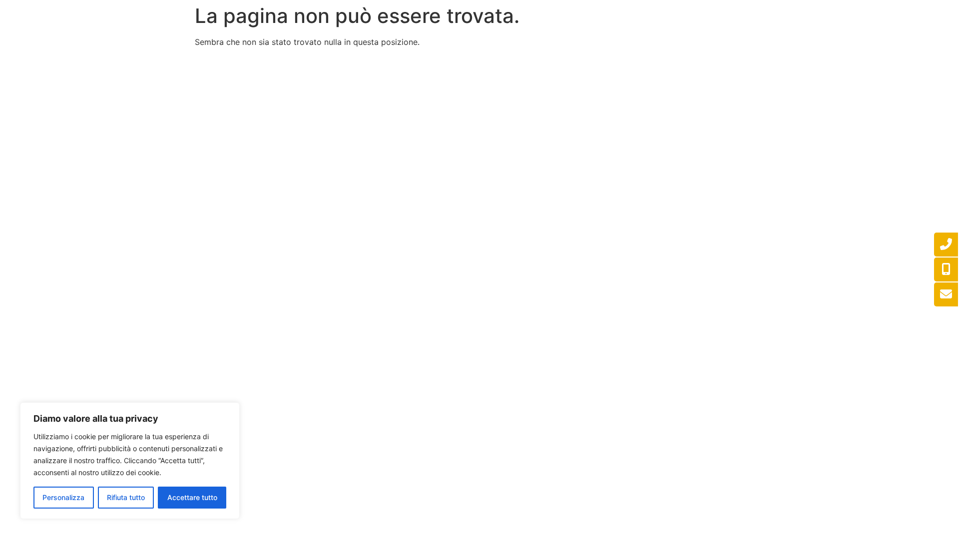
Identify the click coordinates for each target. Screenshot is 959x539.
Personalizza (63, 497)
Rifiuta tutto (126, 497)
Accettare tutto (192, 497)
